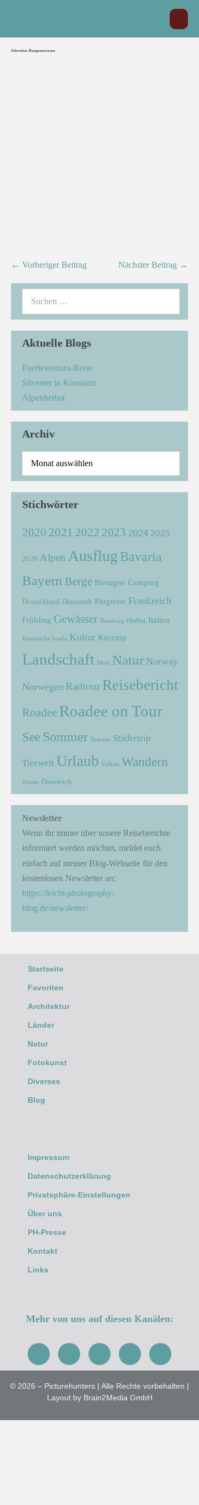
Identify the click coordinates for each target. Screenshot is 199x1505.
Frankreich (149, 600)
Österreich (56, 782)
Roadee (39, 712)
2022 (87, 532)
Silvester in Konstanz (59, 382)
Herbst (136, 620)
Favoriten (46, 987)
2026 (30, 558)
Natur (128, 659)
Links (38, 1269)
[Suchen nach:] (101, 301)
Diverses (44, 1081)
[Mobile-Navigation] (179, 19)
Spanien (100, 739)
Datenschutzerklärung (69, 1176)
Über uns (45, 1213)
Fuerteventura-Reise (57, 368)
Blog (36, 1100)
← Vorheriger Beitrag (49, 264)
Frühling (36, 619)
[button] (155, 19)
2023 (114, 532)
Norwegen (43, 686)
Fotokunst (47, 1062)
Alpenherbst (43, 397)
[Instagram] (69, 1354)
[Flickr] (130, 1354)
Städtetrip (132, 738)
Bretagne (110, 582)
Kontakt (42, 1251)
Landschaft (58, 659)
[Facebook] (39, 1354)
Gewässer (76, 619)
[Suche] (165, 301)
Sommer (65, 736)
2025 (160, 533)
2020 (34, 532)
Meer (103, 663)
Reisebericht (140, 685)
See (31, 737)
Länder (41, 1025)
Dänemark (77, 601)
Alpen (53, 557)
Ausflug (93, 555)
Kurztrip (112, 637)
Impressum (48, 1157)
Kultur (83, 637)
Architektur (49, 1006)
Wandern (145, 762)
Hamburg (112, 621)
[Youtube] (99, 1354)
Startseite (46, 968)
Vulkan (110, 764)
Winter (30, 782)
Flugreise (110, 601)
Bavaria (141, 556)
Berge (78, 581)
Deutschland (41, 601)
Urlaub (77, 761)
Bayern (42, 580)
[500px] (160, 1354)
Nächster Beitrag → (153, 264)
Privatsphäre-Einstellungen (79, 1194)
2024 (138, 532)
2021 (61, 532)
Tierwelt (38, 763)
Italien (159, 619)
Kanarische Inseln (44, 638)
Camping (143, 582)
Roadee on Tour (111, 711)
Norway (162, 661)
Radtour (83, 686)
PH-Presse (47, 1232)
